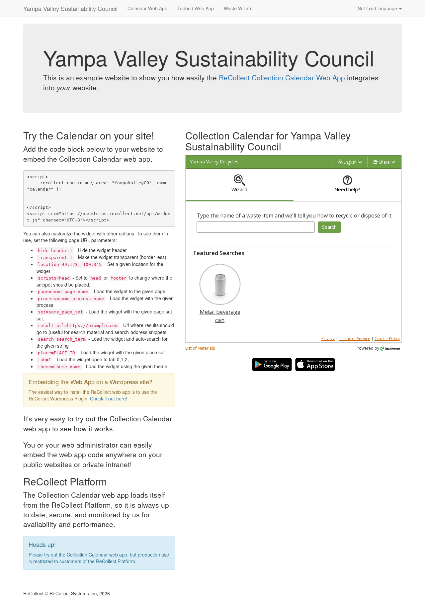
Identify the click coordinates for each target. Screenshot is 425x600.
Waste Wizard (238, 8)
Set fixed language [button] (378, 8)
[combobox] (256, 227)
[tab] (240, 185)
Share (384, 162)
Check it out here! (108, 398)
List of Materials (200, 348)
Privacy (328, 338)
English (350, 162)
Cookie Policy (387, 338)
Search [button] (329, 227)
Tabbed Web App (195, 8)
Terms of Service (354, 338)
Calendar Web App (147, 8)
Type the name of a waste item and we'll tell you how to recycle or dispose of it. (294, 215)
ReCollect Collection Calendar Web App (282, 77)
